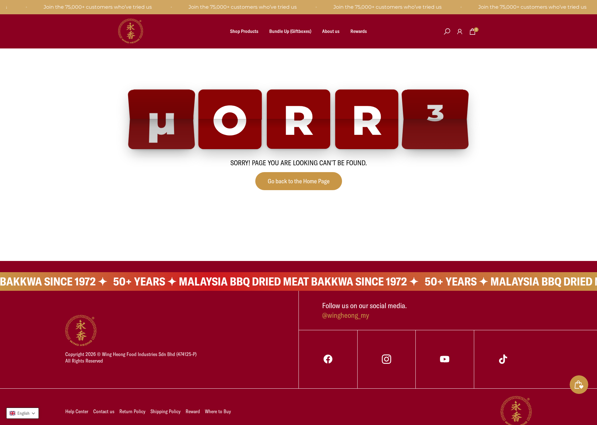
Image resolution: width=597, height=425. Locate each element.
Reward (193, 411)
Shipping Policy (165, 411)
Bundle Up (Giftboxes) (290, 31)
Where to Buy (218, 411)
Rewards (358, 31)
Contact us (103, 411)
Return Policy (132, 411)
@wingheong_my (345, 315)
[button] (23, 413)
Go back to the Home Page (299, 181)
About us (331, 31)
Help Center (76, 411)
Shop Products (244, 31)
